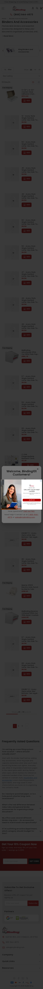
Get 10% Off (32, 500)
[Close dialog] (41, 480)
